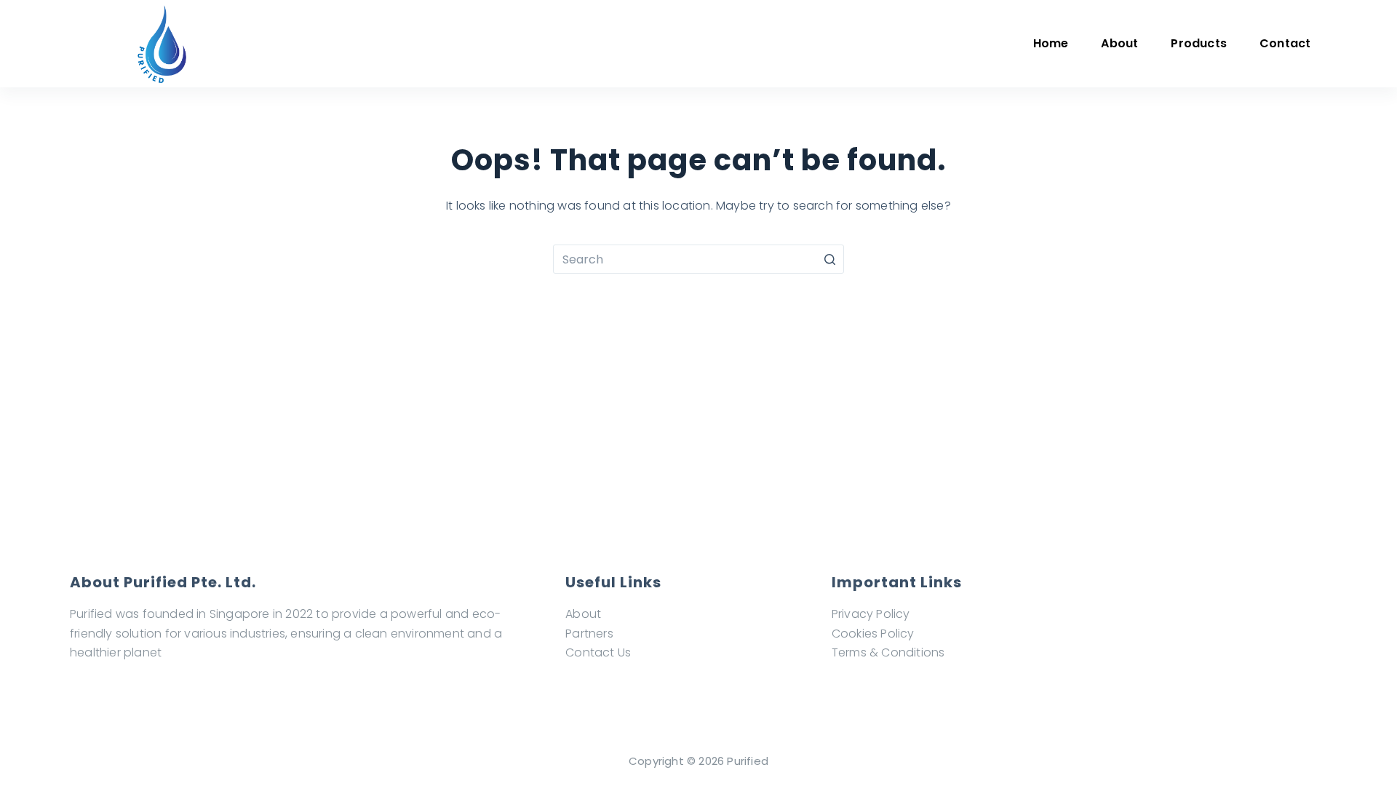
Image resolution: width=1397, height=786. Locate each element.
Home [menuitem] (1051, 43)
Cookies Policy (873, 633)
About (583, 614)
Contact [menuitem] (1284, 43)
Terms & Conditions (888, 652)
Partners (589, 633)
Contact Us (598, 652)
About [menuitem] (1119, 43)
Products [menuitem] (1199, 43)
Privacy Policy (871, 614)
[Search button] (829, 259)
